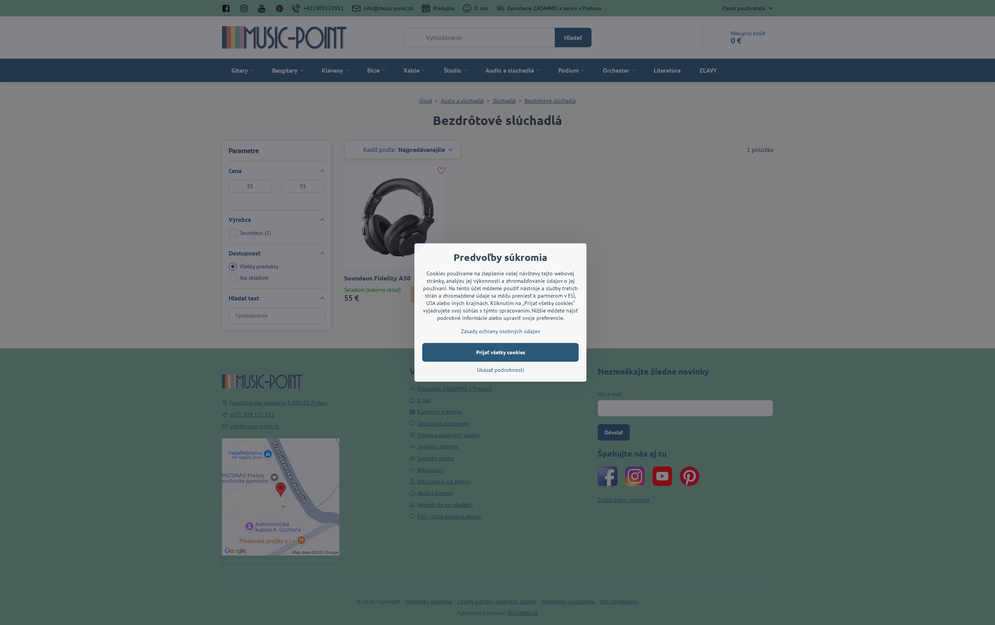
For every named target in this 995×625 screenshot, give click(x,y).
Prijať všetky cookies (500, 352)
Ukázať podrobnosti (500, 369)
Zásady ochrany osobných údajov (500, 331)
